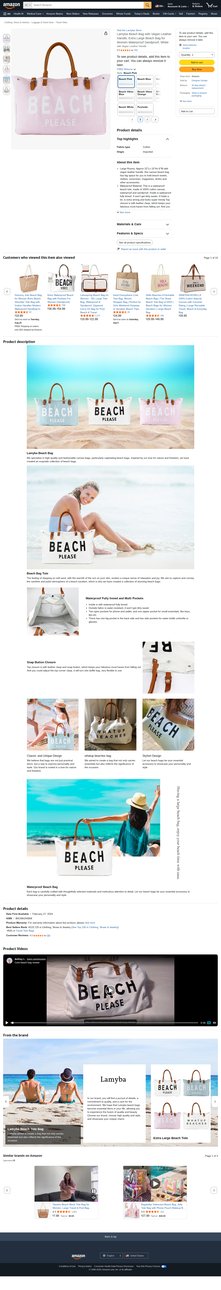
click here (90, 922)
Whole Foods (123, 13)
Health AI (18, 13)
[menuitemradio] (209, 1022)
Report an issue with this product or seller (143, 249)
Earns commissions (36, 959)
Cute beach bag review (27, 962)
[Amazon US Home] (78, 1257)
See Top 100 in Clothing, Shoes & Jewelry (95, 927)
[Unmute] (214, 1023)
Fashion (190, 13)
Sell (181, 13)
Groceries (107, 13)
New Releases (91, 13)
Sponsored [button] (8, 1160)
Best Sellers (72, 13)
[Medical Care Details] (43, 13)
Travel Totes (61, 22)
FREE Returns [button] (125, 69)
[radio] (6, 38)
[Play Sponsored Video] (155, 1184)
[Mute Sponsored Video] (94, 1198)
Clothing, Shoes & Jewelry (16, 22)
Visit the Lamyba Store (129, 30)
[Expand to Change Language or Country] (163, 6)
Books (156, 13)
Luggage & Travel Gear (43, 22)
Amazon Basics (54, 13)
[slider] (104, 1022)
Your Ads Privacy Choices (148, 1266)
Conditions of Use (67, 1266)
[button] (7, 13)
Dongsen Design (200, 80)
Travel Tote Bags (25, 930)
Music (214, 13)
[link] (29, 302)
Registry (203, 13)
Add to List (187, 111)
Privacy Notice (85, 1266)
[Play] (6, 1022)
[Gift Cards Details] (175, 13)
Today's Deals (141, 13)
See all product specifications (135, 242)
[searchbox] (88, 5)
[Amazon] (12, 5)
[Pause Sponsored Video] (94, 1191)
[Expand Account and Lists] (188, 6)
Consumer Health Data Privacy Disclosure (114, 1266)
